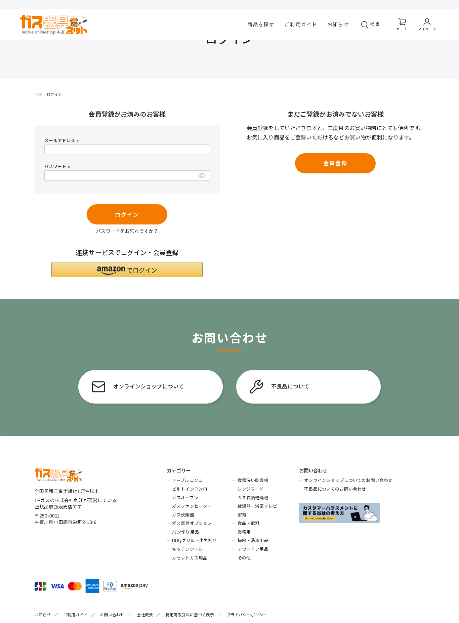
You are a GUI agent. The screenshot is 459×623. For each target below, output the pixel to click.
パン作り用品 (185, 532)
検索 (375, 24)
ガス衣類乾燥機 (253, 497)
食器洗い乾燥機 (253, 480)
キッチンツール (187, 549)
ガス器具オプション (192, 523)
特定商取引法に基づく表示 (189, 615)
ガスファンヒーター (192, 506)
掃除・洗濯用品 (253, 540)
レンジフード (251, 489)
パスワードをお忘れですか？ (127, 231)
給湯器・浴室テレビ (257, 506)
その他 (244, 557)
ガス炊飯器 (183, 514)
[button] (127, 269)
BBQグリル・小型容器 (194, 540)
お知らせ (338, 24)
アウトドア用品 (253, 549)
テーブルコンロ (187, 480)
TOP (38, 94)
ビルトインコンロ (189, 489)
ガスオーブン (185, 497)
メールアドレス (62, 140)
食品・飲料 (248, 523)
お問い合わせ (112, 615)
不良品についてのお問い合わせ (335, 489)
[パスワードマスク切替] (203, 175)
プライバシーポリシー (246, 615)
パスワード (58, 166)
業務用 (244, 532)
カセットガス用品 (189, 557)
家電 (242, 514)
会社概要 (145, 615)
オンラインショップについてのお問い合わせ (348, 480)
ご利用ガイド (301, 24)
